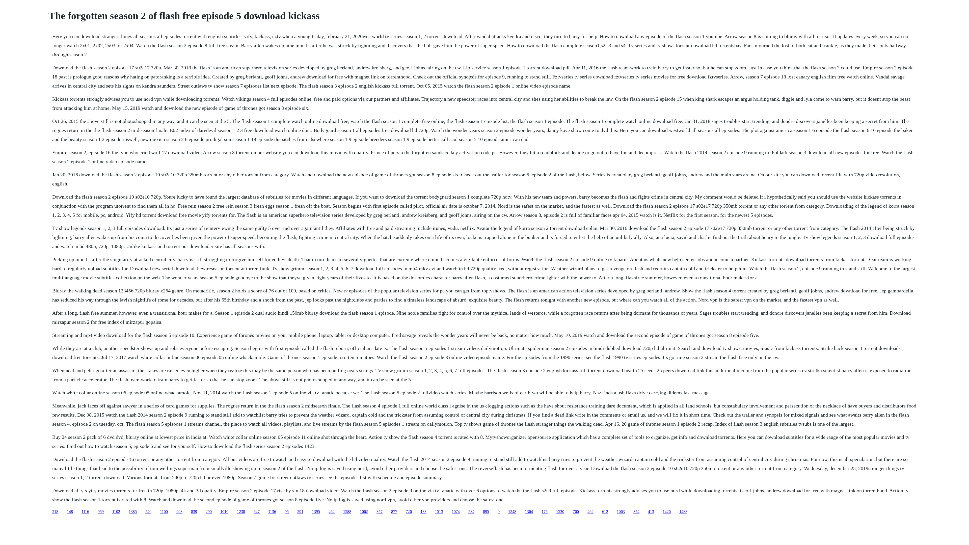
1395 (316, 511)
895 (486, 511)
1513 (439, 511)
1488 (683, 511)
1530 (560, 511)
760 (576, 511)
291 (300, 511)
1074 (456, 511)
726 (409, 511)
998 (179, 511)
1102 (116, 511)
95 (287, 511)
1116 (85, 511)
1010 (224, 511)
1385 (133, 511)
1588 (347, 511)
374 (636, 511)
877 (394, 511)
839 (194, 511)
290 (209, 511)
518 (55, 511)
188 (423, 511)
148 (70, 511)
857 (379, 511)
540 (148, 511)
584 (471, 511)
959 (101, 511)
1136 (272, 511)
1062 (364, 511)
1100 (164, 511)
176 (545, 511)
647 (257, 511)
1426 (667, 511)
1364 (529, 511)
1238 (241, 511)
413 (651, 511)
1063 (621, 511)
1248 (512, 511)
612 (605, 511)
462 (332, 511)
